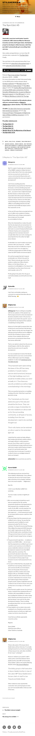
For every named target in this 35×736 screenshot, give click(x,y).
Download (23, 75)
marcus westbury (25, 145)
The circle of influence (22, 664)
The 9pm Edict (26, 141)
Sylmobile (11, 286)
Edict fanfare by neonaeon (10, 110)
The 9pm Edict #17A (9, 132)
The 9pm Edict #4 (8, 124)
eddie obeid (19, 144)
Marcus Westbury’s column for (17, 96)
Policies (5, 732)
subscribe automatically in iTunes (16, 65)
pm (6, 148)
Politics (12, 141)
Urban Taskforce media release (12, 86)
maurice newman (11, 147)
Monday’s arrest (21, 83)
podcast (11, 148)
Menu (18, 16)
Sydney (18, 141)
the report (20, 94)
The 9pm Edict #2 (8, 128)
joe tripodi (28, 144)
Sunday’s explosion (8, 83)
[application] (17, 70)
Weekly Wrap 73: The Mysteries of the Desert (17, 130)
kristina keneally (11, 145)
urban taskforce (16, 150)
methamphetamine (24, 147)
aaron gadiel (9, 144)
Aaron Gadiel (12, 467)
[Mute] (25, 70)
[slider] (29, 70)
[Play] (5, 70)
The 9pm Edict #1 (8, 126)
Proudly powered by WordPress (16, 732)
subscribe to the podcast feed (20, 63)
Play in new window (14, 75)
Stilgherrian (11, 2)
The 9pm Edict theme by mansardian (19, 108)
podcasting (18, 148)
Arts (6, 141)
